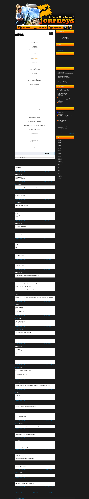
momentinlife (17, 423)
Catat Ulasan (17, 489)
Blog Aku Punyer (61, 112)
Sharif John (16, 338)
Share (44, 0)
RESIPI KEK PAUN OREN (62, 94)
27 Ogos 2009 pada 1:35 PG (50, 420)
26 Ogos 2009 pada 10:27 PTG (49, 249)
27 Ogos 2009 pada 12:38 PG (49, 364)
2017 (59, 147)
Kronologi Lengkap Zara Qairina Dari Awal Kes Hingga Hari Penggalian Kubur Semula (65, 117)
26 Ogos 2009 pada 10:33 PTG (49, 259)
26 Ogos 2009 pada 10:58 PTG (49, 301)
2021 (59, 140)
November (59, 162)
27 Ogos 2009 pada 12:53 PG (49, 389)
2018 (59, 145)
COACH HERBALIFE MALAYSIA (64, 90)
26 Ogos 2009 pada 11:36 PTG (49, 343)
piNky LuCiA (17, 367)
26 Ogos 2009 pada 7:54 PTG (49, 181)
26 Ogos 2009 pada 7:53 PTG (49, 171)
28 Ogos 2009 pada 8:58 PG (50, 486)
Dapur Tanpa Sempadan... (63, 93)
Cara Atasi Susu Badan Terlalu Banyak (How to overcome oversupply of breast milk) (64, 99)
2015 (59, 150)
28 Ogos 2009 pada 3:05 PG (50, 477)
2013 (59, 153)
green (15, 192)
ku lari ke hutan (60, 121)
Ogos (59, 167)
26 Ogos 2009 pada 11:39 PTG (49, 356)
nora (15, 304)
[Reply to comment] (20, 171)
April (59, 173)
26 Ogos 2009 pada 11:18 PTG (49, 335)
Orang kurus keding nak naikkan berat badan (65, 73)
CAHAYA (16, 359)
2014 (59, 151)
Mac (58, 175)
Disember (59, 161)
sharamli (16, 184)
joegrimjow (16, 252)
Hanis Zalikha (60, 102)
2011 (59, 156)
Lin (15, 211)
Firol (15, 440)
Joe (18, 498)
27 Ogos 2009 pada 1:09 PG (50, 400)
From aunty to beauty (61, 74)
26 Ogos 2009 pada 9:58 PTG (49, 238)
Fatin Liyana (60, 97)
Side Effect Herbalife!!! (62, 81)
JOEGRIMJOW (23, 498)
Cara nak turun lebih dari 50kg (63, 76)
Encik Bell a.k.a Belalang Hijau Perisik (65, 115)
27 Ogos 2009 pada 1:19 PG (50, 409)
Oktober (59, 164)
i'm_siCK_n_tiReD (18, 280)
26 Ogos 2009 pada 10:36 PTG (49, 277)
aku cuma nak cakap (62, 120)
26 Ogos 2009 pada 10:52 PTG (49, 291)
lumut (16, 412)
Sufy (15, 294)
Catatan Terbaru (19, 492)
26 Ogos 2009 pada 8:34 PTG (49, 199)
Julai (58, 168)
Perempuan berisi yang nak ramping (64, 77)
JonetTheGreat (17, 472)
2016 (59, 148)
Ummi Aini (16, 403)
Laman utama (35, 492)
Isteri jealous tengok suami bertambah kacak (65, 82)
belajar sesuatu (19, 33)
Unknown (16, 241)
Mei (58, 172)
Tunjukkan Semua (71, 133)
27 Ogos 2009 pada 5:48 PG (50, 437)
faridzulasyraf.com (60, 50)
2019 (59, 143)
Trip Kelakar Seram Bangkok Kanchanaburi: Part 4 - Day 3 (62, 126)
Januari (59, 178)
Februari (59, 176)
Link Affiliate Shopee (61, 113)
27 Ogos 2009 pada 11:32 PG (49, 469)
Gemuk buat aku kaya (61, 72)
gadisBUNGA (60, 124)
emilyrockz (16, 231)
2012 (59, 155)
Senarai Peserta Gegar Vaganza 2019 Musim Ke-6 (64, 130)
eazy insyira (17, 452)
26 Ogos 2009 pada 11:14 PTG (49, 326)
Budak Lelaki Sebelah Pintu (63, 128)
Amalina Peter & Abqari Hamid (64, 89)
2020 (59, 142)
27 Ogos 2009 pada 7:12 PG (50, 449)
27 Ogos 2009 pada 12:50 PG (49, 379)
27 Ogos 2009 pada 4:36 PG (50, 428)
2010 (59, 158)
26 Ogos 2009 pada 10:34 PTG (49, 269)
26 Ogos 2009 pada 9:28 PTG (49, 220)
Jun (58, 170)
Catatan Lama (51, 492)
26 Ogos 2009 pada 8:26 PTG (49, 189)
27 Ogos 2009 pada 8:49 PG (50, 460)
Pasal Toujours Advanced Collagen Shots (64, 103)
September (60, 165)
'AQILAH (16, 202)
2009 (59, 159)
